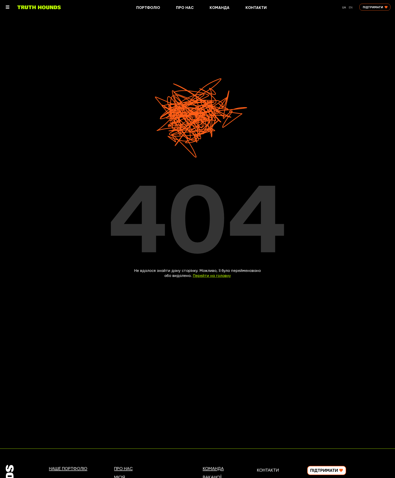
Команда (220, 8)
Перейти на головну (212, 276)
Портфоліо (148, 8)
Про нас (185, 8)
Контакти (256, 8)
